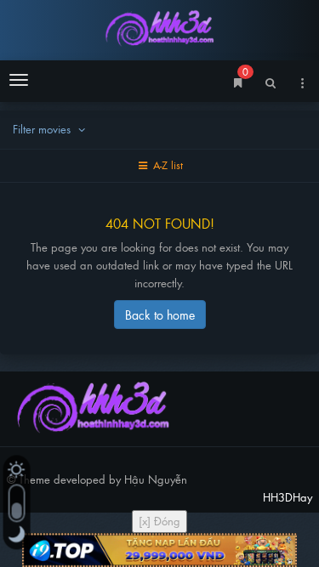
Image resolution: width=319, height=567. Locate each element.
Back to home (160, 314)
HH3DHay (159, 28)
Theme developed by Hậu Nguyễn (103, 479)
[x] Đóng (159, 521)
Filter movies (43, 129)
